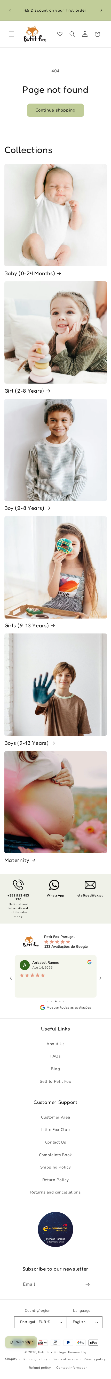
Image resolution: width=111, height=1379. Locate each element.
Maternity (16, 860)
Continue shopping (55, 110)
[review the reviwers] (89, 963)
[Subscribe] (87, 1284)
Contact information (72, 1368)
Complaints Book (55, 1154)
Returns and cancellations (55, 1192)
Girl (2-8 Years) (24, 390)
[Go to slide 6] (63, 1001)
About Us (55, 1043)
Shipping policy (35, 1359)
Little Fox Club (55, 1129)
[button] (11, 34)
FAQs (55, 1056)
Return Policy (55, 1179)
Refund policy (40, 1368)
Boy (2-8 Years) (24, 508)
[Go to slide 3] (51, 1001)
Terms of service (65, 1359)
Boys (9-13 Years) (26, 743)
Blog (55, 1068)
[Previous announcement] (10, 10)
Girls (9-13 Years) (26, 625)
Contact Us (55, 1142)
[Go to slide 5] (59, 1001)
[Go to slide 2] (47, 1001)
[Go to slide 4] (56, 1001)
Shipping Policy (55, 1167)
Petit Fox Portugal (52, 1352)
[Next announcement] (101, 10)
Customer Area (55, 1117)
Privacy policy (95, 1359)
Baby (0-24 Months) (29, 273)
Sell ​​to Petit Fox (55, 1081)
